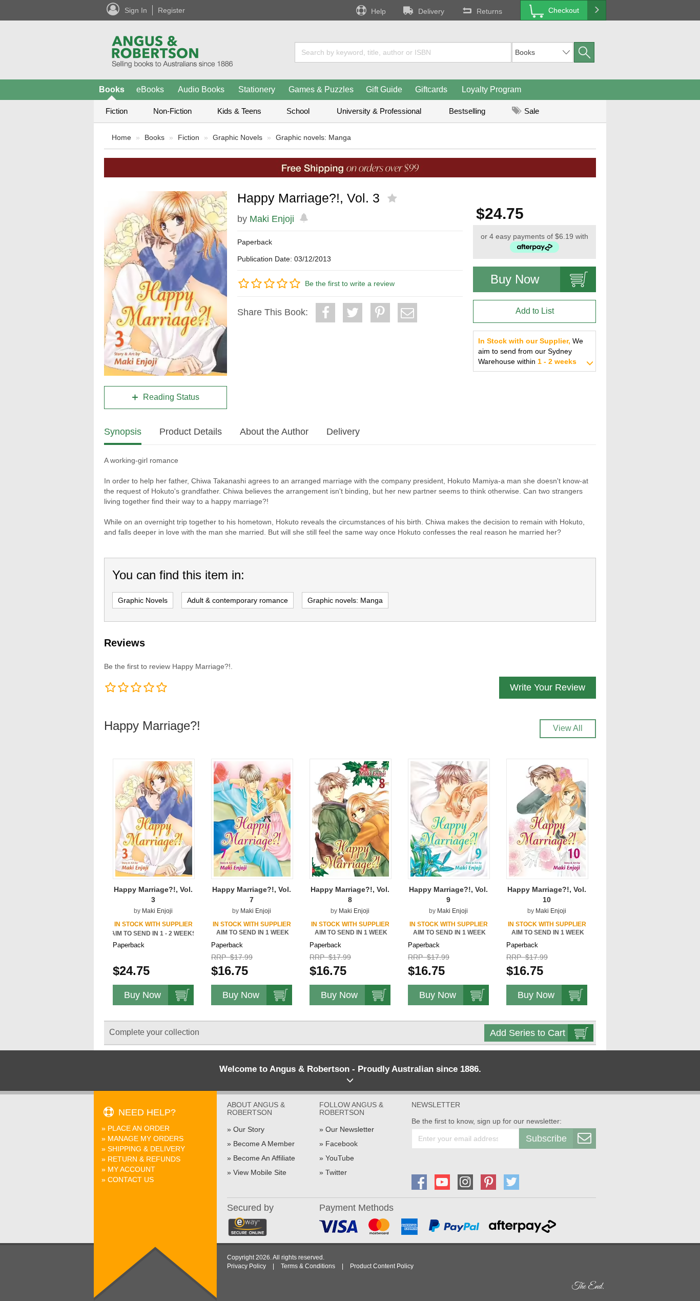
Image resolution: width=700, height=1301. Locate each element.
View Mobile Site (259, 1172)
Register (171, 10)
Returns (489, 11)
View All (568, 728)
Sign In (136, 10)
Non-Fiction (172, 111)
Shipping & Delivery (146, 1149)
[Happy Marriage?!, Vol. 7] (252, 818)
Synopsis (122, 431)
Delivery (431, 11)
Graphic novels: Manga (313, 137)
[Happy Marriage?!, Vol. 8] (350, 818)
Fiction (117, 111)
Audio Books (201, 89)
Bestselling (467, 111)
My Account (131, 1169)
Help (378, 11)
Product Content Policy (382, 1266)
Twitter (336, 1172)
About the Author (274, 431)
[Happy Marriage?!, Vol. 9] (448, 818)
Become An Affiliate (264, 1158)
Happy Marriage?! (152, 726)
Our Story (248, 1129)
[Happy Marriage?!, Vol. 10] (547, 818)
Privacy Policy (246, 1266)
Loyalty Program (491, 89)
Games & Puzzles (321, 89)
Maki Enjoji (272, 219)
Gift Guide (384, 89)
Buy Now (514, 279)
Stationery (256, 89)
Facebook (341, 1144)
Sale (530, 111)
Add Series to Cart (527, 1033)
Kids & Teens (239, 111)
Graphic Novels (237, 137)
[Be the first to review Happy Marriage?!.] (393, 198)
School (298, 111)
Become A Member (264, 1144)
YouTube (339, 1158)
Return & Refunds (144, 1159)
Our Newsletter (349, 1129)
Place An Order (139, 1128)
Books (112, 89)
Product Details (190, 431)
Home (121, 137)
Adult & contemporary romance (237, 600)
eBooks (150, 89)
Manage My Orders (145, 1138)
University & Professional (379, 111)
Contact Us (131, 1179)
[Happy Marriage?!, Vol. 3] (153, 818)
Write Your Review (547, 687)
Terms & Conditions (308, 1266)
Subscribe (546, 1138)
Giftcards (431, 89)
